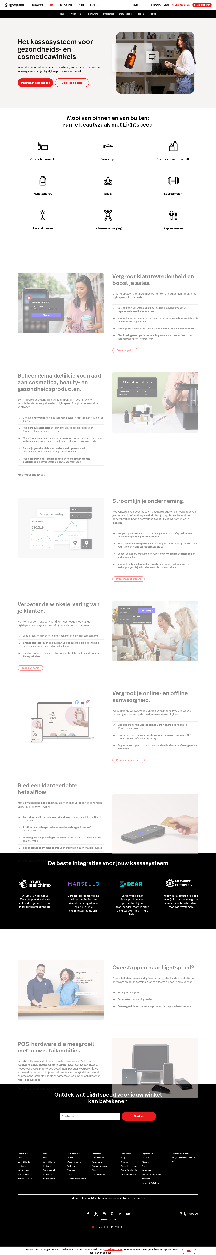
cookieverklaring (114, 1249)
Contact (145, 1158)
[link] (181, 5)
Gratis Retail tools (129, 1170)
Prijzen (21, 1158)
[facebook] (88, 1213)
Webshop (71, 1166)
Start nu (138, 1116)
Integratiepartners (100, 1166)
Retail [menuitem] (51, 4)
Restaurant (23, 1153)
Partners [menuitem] (94, 4)
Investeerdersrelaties (152, 1174)
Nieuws (145, 1162)
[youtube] (127, 1213)
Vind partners (98, 1158)
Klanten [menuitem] (152, 13)
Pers (106, 1227)
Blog (123, 1158)
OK (189, 1251)
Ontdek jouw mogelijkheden (37, 1089)
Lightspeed (147, 1153)
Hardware (22, 1166)
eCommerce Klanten (76, 1178)
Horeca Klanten (25, 1178)
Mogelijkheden (24, 1162)
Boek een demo (72, 83)
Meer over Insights (30, 474)
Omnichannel (49, 1170)
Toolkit (95, 1170)
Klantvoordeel (99, 1174)
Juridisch (146, 1178)
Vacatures (146, 1170)
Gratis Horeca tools (129, 1166)
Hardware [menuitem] (93, 13)
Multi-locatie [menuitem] (125, 13)
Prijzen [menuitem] (81, 4)
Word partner (98, 1162)
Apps (69, 1174)
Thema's (71, 1170)
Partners (96, 1153)
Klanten (124, 1162)
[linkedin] (119, 1213)
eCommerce (73, 1153)
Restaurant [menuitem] (37, 4)
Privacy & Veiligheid (150, 1183)
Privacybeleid (116, 1227)
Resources (126, 1153)
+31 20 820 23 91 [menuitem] (181, 4)
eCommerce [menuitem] (66, 4)
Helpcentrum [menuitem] (154, 4)
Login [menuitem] (166, 4)
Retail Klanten (49, 1178)
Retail (45, 1153)
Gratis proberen (202, 4)
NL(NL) (99, 1227)
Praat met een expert (35, 83)
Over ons (146, 1166)
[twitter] (96, 1213)
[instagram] (104, 1213)
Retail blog (47, 1174)
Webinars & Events (129, 1174)
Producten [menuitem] (75, 13)
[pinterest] (111, 1213)
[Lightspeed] (14, 4)
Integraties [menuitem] (108, 13)
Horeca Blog (23, 1174)
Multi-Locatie (24, 1170)
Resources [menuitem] (135, 4)
